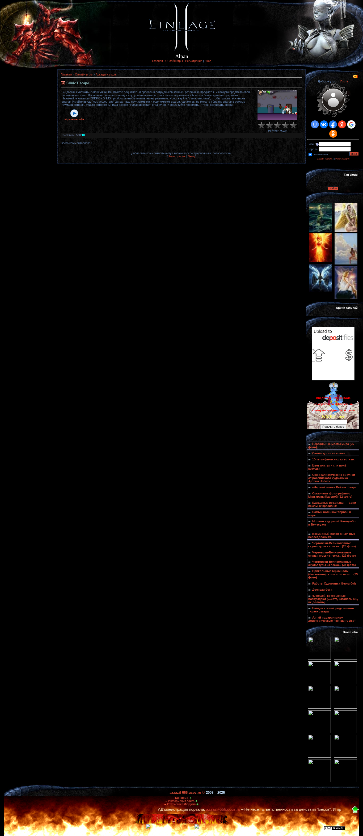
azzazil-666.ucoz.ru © (187, 793)
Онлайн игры (174, 60)
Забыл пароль (325, 158)
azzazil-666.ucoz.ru (200, 809)
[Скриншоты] (277, 105)
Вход (208, 60)
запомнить (321, 154)
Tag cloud (181, 797)
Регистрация (193, 60)
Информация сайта (181, 801)
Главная (157, 60)
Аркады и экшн (106, 74)
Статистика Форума (181, 804)
